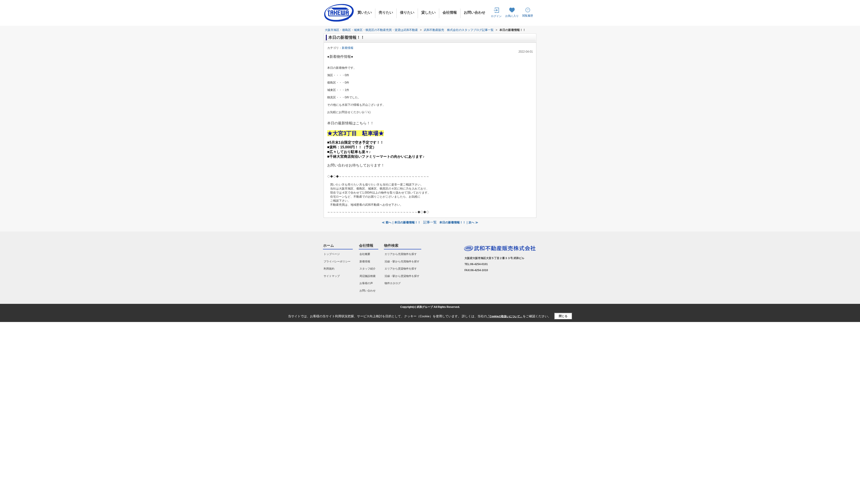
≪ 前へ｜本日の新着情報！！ (401, 222)
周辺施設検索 (367, 276)
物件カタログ (393, 283)
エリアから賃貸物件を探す (401, 268)
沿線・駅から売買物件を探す (402, 261)
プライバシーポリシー (337, 261)
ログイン (496, 16)
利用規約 (329, 268)
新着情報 (347, 48)
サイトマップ (332, 276)
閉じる (563, 316)
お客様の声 (366, 283)
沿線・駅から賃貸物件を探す (402, 276)
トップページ (332, 254)
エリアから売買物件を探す (401, 254)
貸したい (428, 12)
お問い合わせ (474, 12)
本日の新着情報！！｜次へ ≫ (458, 222)
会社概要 (364, 254)
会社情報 (450, 12)
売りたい (386, 12)
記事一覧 (430, 222)
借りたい (407, 12)
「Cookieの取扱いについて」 (505, 316)
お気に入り (512, 15)
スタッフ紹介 (367, 268)
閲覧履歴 (527, 15)
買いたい (364, 12)
